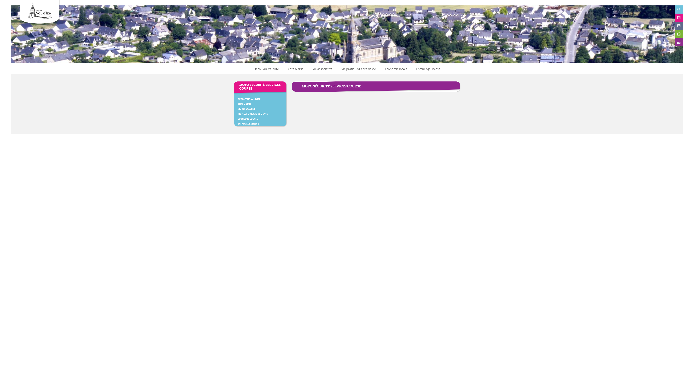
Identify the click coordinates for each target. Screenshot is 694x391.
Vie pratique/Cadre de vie (358, 69)
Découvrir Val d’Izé (266, 69)
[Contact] (679, 42)
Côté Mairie (295, 69)
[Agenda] (679, 34)
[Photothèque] (679, 26)
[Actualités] (679, 18)
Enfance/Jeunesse (428, 69)
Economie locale (396, 69)
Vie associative (322, 69)
